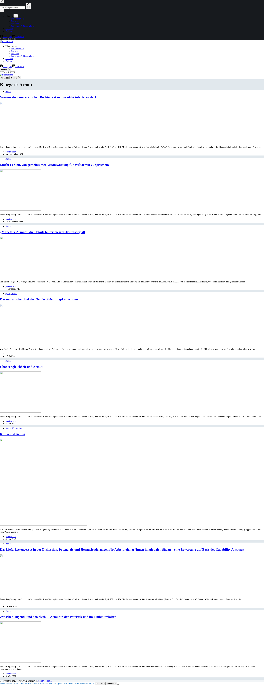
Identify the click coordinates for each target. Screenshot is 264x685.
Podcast (9, 61)
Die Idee (14, 51)
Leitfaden (15, 53)
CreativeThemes (45, 681)
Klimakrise (17, 428)
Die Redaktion (17, 48)
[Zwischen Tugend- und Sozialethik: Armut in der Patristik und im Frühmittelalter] (20, 662)
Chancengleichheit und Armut (21, 367)
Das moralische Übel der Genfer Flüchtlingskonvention (39, 299)
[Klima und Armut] (43, 525)
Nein (103, 684)
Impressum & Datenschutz (22, 56)
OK (97, 684)
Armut (8, 91)
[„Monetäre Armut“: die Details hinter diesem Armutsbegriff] (20, 277)
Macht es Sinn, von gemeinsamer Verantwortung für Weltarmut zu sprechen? (54, 164)
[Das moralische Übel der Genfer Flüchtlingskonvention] (20, 344)
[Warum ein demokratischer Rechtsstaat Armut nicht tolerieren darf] (20, 142)
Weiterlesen (111, 684)
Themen (9, 58)
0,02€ (8, 293)
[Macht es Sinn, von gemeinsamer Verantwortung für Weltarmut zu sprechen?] (20, 210)
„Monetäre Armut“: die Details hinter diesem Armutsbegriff (42, 232)
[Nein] (118, 684)
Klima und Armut (12, 434)
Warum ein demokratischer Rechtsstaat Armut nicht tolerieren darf (48, 97)
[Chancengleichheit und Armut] (20, 412)
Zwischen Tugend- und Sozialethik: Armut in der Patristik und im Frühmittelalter (58, 617)
